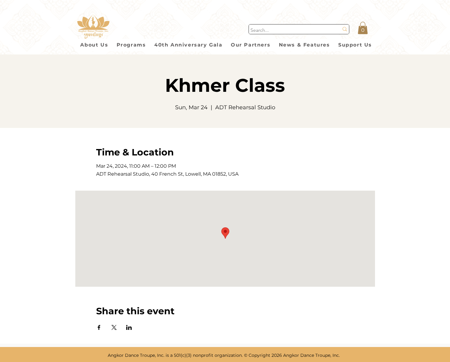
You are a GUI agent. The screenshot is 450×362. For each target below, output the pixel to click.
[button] (363, 28)
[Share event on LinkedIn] (129, 327)
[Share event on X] (114, 327)
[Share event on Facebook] (99, 327)
